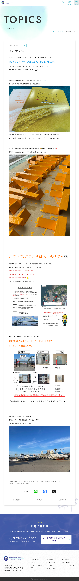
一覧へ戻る (39, 499)
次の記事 (62, 499)
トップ (52, 31)
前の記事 (16, 499)
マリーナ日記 (60, 31)
